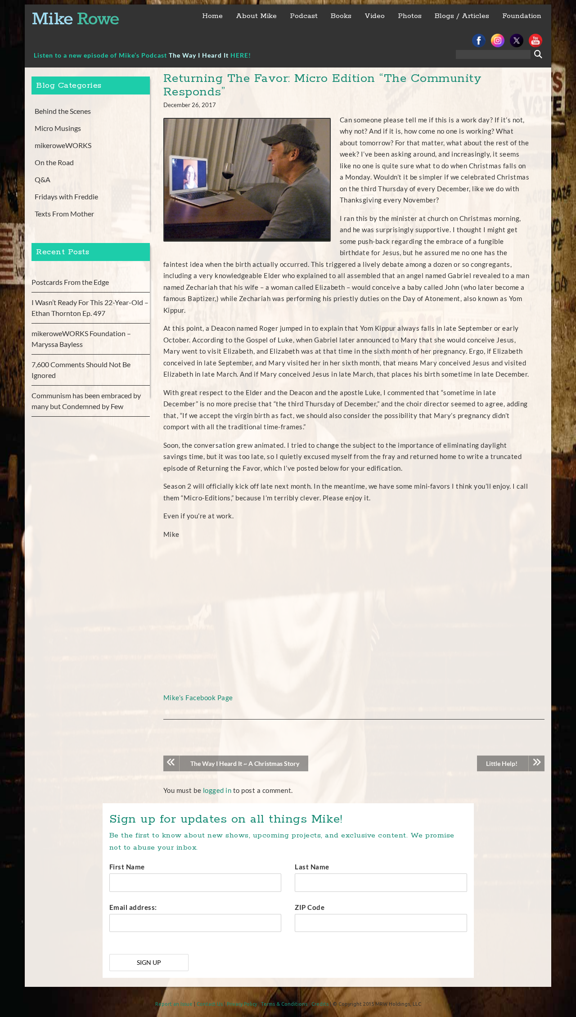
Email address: (133, 907)
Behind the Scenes (63, 111)
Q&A (42, 179)
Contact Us (210, 1004)
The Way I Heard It (199, 55)
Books (341, 16)
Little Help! (502, 763)
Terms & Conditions (284, 1004)
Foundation (521, 16)
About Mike (256, 16)
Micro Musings (58, 128)
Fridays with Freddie (66, 196)
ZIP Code (309, 907)
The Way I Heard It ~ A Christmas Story (244, 763)
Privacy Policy (242, 1004)
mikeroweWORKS (63, 145)
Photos (410, 16)
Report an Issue (174, 1004)
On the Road (54, 162)
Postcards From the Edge (70, 282)
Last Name (312, 867)
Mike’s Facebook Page (198, 697)
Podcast (304, 16)
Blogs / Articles (462, 16)
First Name (127, 867)
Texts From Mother (64, 213)
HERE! (240, 55)
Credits (319, 1004)
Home (212, 16)
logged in (217, 790)
